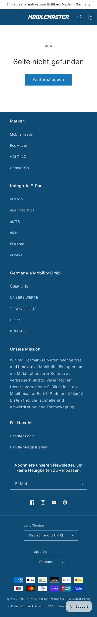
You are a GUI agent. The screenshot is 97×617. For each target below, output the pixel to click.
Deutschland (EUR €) (46, 535)
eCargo (16, 199)
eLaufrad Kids (22, 210)
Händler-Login (22, 436)
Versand (64, 606)
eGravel (16, 255)
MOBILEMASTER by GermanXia (42, 598)
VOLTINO (18, 156)
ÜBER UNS (19, 286)
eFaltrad (17, 244)
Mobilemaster (22, 134)
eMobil (16, 233)
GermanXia (19, 168)
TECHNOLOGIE (23, 309)
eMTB (15, 221)
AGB (50, 606)
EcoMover (18, 145)
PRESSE (17, 320)
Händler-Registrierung (29, 447)
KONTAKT (18, 331)
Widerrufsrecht (80, 599)
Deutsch (46, 562)
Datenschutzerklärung (27, 606)
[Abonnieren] (81, 484)
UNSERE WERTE (24, 297)
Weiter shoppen (48, 79)
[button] (6, 17)
